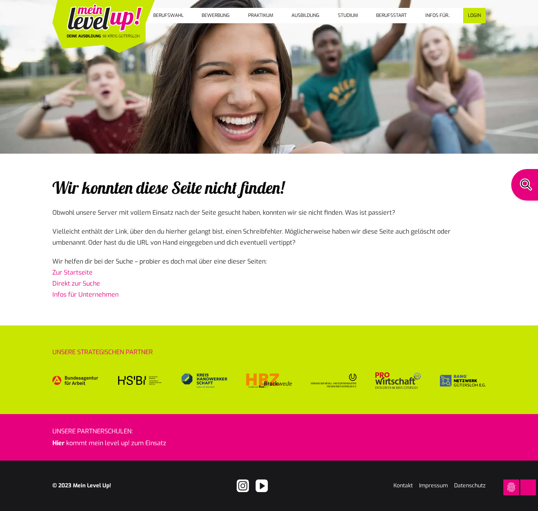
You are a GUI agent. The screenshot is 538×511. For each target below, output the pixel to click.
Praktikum (260, 15)
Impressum (433, 485)
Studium (348, 15)
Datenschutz (470, 485)
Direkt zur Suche (76, 283)
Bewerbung (216, 15)
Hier (58, 443)
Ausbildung (305, 15)
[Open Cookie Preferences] (511, 487)
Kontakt (403, 485)
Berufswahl (168, 15)
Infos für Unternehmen (85, 294)
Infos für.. (437, 15)
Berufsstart (391, 15)
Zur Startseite (72, 272)
